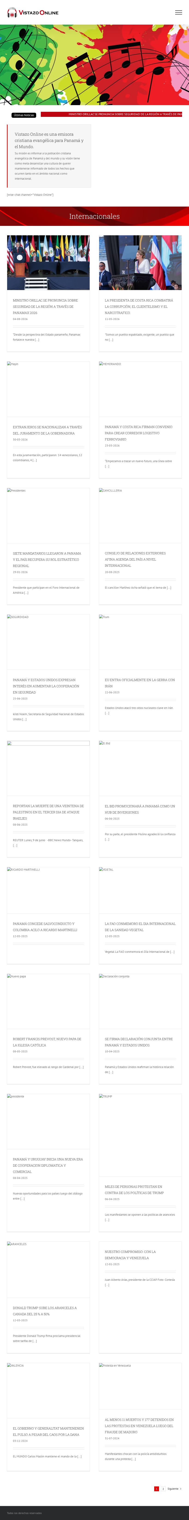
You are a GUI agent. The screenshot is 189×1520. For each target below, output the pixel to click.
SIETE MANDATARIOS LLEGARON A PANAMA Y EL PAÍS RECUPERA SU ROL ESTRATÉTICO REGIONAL (47, 559)
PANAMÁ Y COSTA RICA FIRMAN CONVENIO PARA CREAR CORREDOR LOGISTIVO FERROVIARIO (138, 433)
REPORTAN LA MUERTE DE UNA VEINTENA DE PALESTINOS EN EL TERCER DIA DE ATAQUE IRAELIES (48, 812)
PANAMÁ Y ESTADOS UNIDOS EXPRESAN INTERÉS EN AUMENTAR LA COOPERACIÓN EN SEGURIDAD (46, 686)
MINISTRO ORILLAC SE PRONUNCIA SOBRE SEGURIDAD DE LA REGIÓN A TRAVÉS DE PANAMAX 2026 (117, 114)
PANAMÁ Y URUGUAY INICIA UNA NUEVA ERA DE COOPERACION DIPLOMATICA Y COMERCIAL (48, 1165)
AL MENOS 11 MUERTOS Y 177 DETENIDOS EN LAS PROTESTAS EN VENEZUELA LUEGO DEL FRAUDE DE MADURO (139, 1425)
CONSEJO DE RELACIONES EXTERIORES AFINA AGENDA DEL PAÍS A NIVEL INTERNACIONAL (135, 559)
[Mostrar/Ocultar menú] (179, 12)
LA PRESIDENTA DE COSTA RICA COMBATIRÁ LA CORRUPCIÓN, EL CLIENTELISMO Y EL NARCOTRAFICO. (139, 306)
